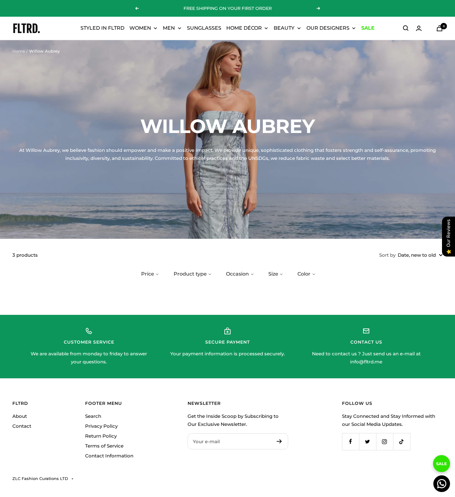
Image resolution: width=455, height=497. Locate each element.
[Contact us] (441, 483)
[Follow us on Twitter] (367, 441)
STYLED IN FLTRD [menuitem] (102, 28)
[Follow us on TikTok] (401, 441)
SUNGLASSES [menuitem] (204, 28)
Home (18, 51)
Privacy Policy (101, 426)
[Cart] (439, 28)
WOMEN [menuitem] (140, 28)
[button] (149, 274)
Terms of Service (104, 446)
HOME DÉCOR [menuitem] (244, 28)
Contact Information (109, 456)
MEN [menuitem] (169, 28)
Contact (21, 426)
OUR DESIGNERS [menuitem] (327, 28)
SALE (441, 458)
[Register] (279, 441)
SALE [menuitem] (368, 28)
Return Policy (101, 436)
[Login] (419, 28)
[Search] (406, 28)
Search (93, 416)
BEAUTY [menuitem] (284, 28)
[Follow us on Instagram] (384, 441)
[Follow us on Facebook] (350, 441)
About (19, 416)
